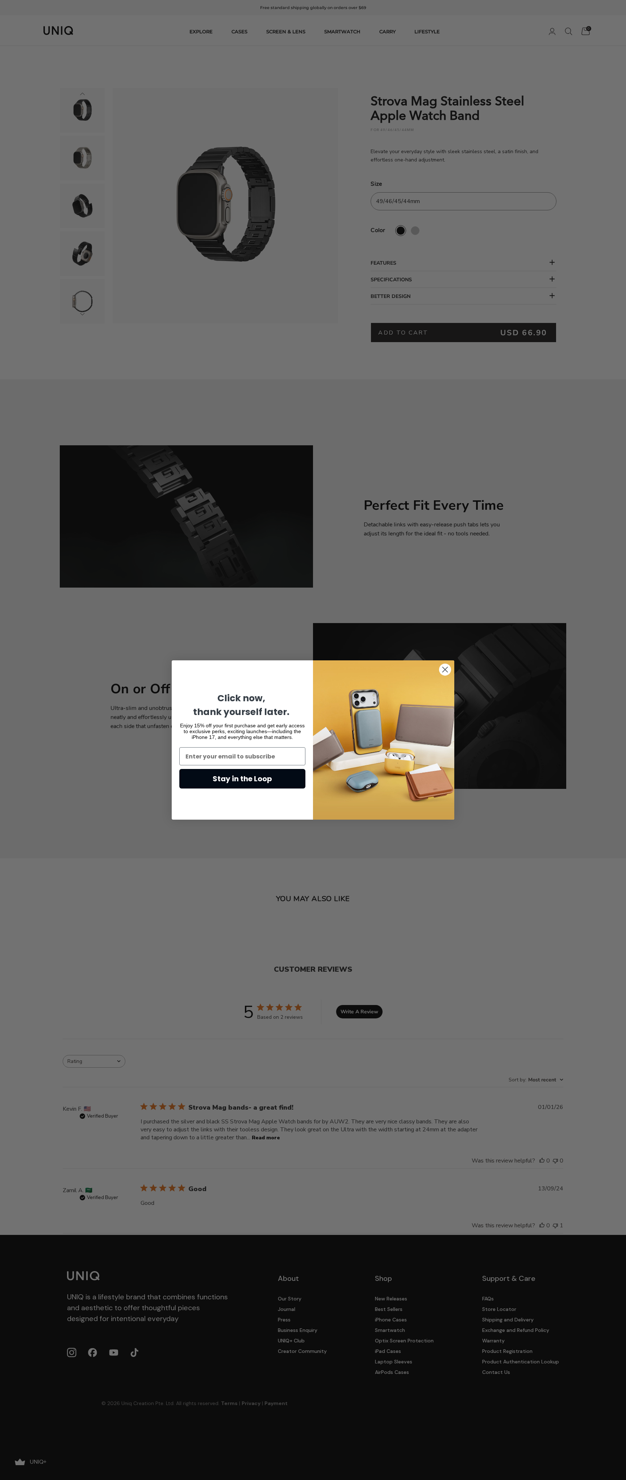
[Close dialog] (445, 669)
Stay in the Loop (242, 779)
